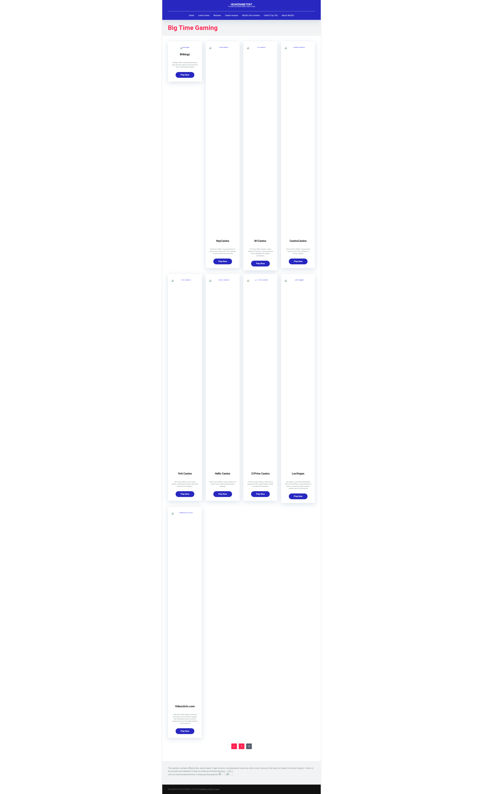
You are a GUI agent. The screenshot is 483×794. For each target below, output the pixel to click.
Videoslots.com (185, 706)
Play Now (185, 75)
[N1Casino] (260, 47)
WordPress (204, 789)
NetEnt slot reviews (251, 15)
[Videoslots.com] (185, 512)
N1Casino (260, 240)
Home (191, 15)
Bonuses (217, 15)
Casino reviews (231, 15)
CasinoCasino (298, 240)
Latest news (203, 15)
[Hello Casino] (222, 279)
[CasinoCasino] (298, 47)
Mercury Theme (214, 789)
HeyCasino (222, 240)
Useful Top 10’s (271, 15)
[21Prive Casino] (260, 279)
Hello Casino (222, 473)
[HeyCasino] (222, 47)
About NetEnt (288, 15)
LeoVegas (298, 473)
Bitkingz (185, 54)
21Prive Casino (260, 473)
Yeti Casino (185, 473)
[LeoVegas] (298, 279)
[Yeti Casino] (185, 279)
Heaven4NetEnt (241, 4)
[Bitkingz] (184, 47)
